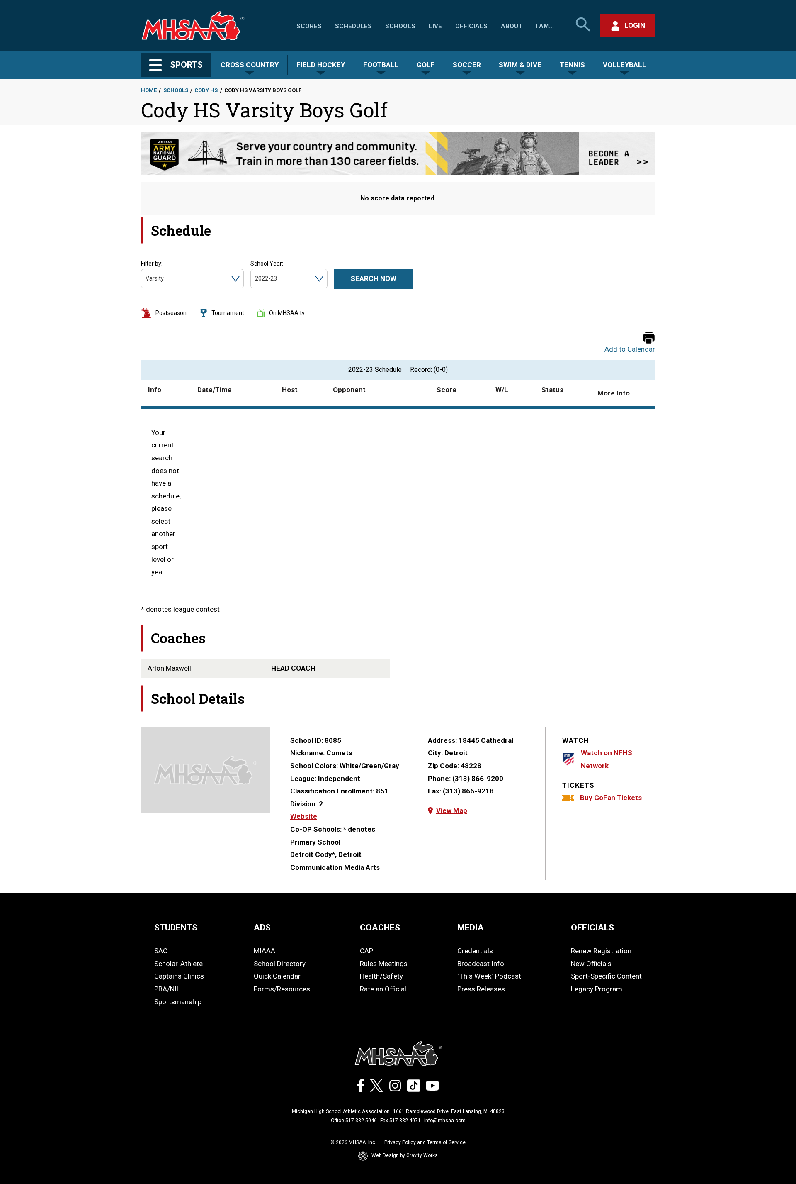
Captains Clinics (179, 976)
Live (435, 26)
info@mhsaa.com (445, 1120)
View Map (451, 810)
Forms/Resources (282, 989)
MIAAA (264, 951)
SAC (160, 951)
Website (303, 816)
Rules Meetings (384, 963)
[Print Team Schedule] (649, 338)
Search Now (373, 278)
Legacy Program (596, 989)
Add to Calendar (629, 349)
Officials (471, 26)
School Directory (280, 963)
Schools (400, 26)
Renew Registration (601, 951)
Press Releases (481, 989)
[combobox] (146, 278)
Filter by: (152, 263)
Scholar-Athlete (178, 963)
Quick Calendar (277, 976)
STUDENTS (175, 928)
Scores (309, 26)
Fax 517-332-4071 (400, 1120)
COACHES (380, 928)
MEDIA (470, 928)
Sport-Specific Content (606, 976)
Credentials (475, 951)
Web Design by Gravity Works (404, 1155)
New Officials (591, 963)
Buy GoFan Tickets (611, 797)
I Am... (545, 26)
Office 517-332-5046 (354, 1120)
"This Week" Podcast (489, 976)
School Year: (266, 263)
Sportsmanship (177, 1002)
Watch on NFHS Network (606, 759)
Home (149, 90)
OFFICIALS (592, 928)
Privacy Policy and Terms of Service (425, 1142)
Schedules (353, 26)
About (511, 26)
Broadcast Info (480, 963)
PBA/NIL (167, 989)
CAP (366, 951)
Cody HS (206, 90)
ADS (262, 928)
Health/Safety (381, 976)
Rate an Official (383, 989)
